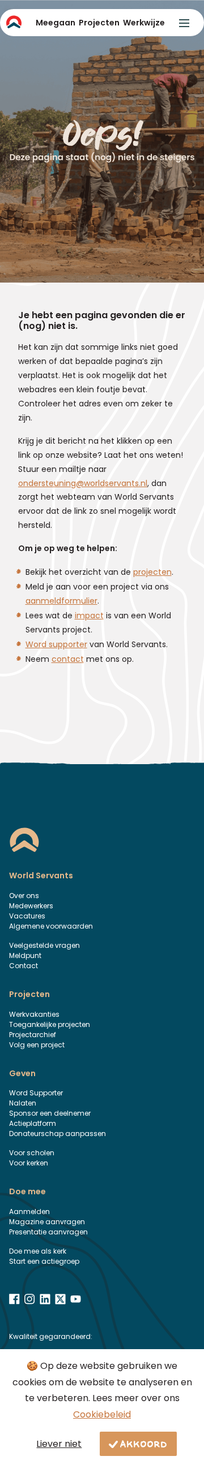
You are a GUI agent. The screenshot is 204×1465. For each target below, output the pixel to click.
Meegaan (55, 22)
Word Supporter (36, 1093)
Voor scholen (31, 1153)
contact (68, 659)
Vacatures (27, 916)
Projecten (99, 22)
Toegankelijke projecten (49, 1024)
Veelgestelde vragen (44, 945)
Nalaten (22, 1103)
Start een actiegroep (44, 1261)
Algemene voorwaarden (51, 926)
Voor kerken (28, 1163)
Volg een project (37, 1045)
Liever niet (59, 1443)
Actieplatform (32, 1123)
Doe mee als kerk (37, 1251)
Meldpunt (25, 955)
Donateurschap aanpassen (57, 1133)
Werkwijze (144, 22)
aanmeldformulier (61, 600)
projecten (152, 572)
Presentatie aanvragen (48, 1232)
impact (89, 615)
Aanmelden (29, 1211)
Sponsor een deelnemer (50, 1113)
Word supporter (56, 644)
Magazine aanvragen (47, 1221)
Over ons (24, 895)
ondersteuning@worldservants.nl (82, 483)
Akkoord (144, 1443)
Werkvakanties (34, 1014)
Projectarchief (32, 1034)
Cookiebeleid (102, 1414)
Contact (23, 965)
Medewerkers (31, 906)
